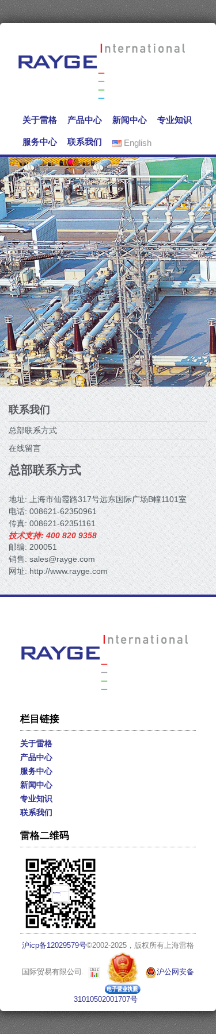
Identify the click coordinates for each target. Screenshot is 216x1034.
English (136, 143)
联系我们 (84, 141)
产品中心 (84, 120)
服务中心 (39, 141)
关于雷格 (39, 120)
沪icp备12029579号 (54, 946)
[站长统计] (94, 972)
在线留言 (25, 448)
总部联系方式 (33, 430)
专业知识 (174, 120)
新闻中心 (129, 120)
